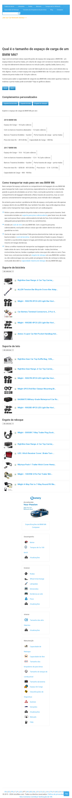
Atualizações (35, 558)
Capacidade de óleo (37, 657)
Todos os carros (9, 6)
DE (9, 792)
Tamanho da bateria (37, 682)
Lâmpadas (21, 6)
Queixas (33, 702)
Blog (51, 10)
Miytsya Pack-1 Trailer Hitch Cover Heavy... (36, 464)
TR (51, 792)
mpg (31, 722)
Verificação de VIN (45, 797)
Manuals (33, 717)
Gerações (33, 707)
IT (15, 792)
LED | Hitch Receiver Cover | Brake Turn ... (35, 453)
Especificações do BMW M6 (35, 524)
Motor (32, 542)
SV (38, 792)
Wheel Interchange (37, 579)
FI (54, 792)
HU (47, 792)
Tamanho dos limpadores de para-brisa (34, 10)
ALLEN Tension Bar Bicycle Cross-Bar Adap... (37, 289)
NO (57, 792)
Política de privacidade (56, 794)
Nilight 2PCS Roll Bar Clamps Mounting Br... (36, 389)
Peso (32, 599)
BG (31, 792)
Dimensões (34, 589)
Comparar (60, 10)
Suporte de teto (26, 103)
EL (44, 792)
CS (41, 792)
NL (34, 792)
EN (6, 792)
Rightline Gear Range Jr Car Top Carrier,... (35, 280)
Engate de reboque (40, 103)
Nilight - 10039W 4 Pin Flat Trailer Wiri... (34, 474)
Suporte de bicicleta (10, 103)
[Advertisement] (18, 32)
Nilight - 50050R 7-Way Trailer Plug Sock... (36, 432)
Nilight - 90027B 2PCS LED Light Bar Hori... (36, 301)
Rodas (30, 6)
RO (28, 792)
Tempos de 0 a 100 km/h (52, 6)
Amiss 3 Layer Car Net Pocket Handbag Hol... (37, 334)
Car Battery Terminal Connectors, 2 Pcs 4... (36, 312)
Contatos (26, 797)
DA (60, 792)
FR (12, 792)
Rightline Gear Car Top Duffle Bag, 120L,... (35, 359)
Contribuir (34, 797)
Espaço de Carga (36, 687)
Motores (38, 6)
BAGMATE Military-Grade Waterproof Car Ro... (38, 399)
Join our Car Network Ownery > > (14, 18)
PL (18, 792)
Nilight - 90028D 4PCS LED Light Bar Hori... (36, 322)
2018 (5, 88)
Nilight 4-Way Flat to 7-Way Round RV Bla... (36, 484)
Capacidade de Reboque (11, 10)
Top (66, 794)
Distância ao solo (36, 594)
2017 (12, 88)
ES (21, 792)
